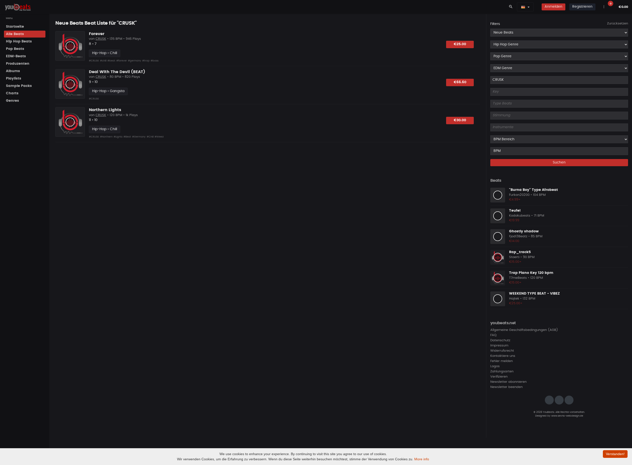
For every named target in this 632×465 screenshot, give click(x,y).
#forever (121, 61)
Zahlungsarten (502, 371)
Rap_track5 (520, 252)
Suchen (559, 162)
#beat (111, 61)
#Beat (127, 137)
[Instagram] (549, 400)
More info (421, 459)
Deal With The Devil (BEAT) (117, 72)
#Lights (118, 137)
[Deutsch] (523, 7)
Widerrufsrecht (502, 350)
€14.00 (514, 241)
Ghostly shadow (524, 231)
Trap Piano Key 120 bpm (531, 273)
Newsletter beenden (506, 387)
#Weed (159, 137)
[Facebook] (559, 400)
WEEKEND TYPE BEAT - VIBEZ (534, 293)
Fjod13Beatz (518, 236)
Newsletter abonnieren (508, 382)
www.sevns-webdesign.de (567, 416)
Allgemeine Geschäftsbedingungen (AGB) (524, 330)
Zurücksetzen (617, 23)
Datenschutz (500, 340)
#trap (146, 61)
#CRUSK (94, 61)
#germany (134, 61)
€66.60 (460, 82)
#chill (103, 61)
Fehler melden (501, 361)
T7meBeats (518, 278)
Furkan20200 (519, 195)
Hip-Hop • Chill (104, 53)
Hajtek (514, 298)
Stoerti (514, 257)
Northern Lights (105, 110)
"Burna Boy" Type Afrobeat (533, 190)
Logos (495, 366)
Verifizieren (499, 376)
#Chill (150, 137)
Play (70, 46)
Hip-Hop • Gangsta (108, 91)
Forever (96, 34)
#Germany (139, 137)
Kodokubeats (519, 215)
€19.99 (514, 220)
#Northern (106, 137)
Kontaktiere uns (502, 356)
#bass (154, 61)
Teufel (514, 210)
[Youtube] (569, 400)
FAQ (493, 335)
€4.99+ (515, 199)
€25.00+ (516, 303)
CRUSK (101, 38)
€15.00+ (515, 261)
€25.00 (460, 44)
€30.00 (460, 120)
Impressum (499, 345)
